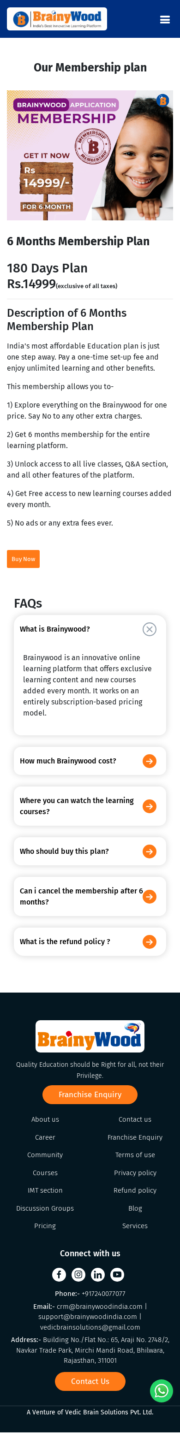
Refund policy (135, 1190)
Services (135, 1226)
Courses (45, 1173)
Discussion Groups (45, 1208)
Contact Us (90, 1381)
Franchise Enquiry (90, 1095)
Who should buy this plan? (64, 851)
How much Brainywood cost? (68, 761)
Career (45, 1137)
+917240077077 (104, 1293)
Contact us (135, 1119)
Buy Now (23, 559)
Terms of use (135, 1155)
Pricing (45, 1226)
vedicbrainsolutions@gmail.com (90, 1327)
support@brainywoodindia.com (88, 1317)
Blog (135, 1208)
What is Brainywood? (55, 629)
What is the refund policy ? (65, 941)
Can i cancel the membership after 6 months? (81, 896)
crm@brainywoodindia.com (100, 1306)
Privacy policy (135, 1173)
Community (45, 1155)
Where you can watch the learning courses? (77, 806)
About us (45, 1119)
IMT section (45, 1190)
